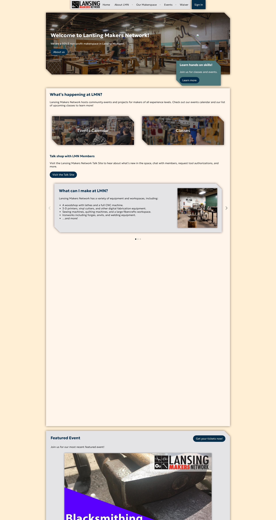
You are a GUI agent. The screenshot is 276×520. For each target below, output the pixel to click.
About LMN (122, 4)
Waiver (184, 4)
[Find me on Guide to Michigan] (211, 35)
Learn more (189, 80)
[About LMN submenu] (132, 4)
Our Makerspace (146, 4)
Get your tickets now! (209, 438)
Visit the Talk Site (63, 174)
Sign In (198, 4)
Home (106, 4)
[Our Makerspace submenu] (160, 4)
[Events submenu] (175, 4)
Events (168, 4)
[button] (135, 239)
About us (59, 52)
